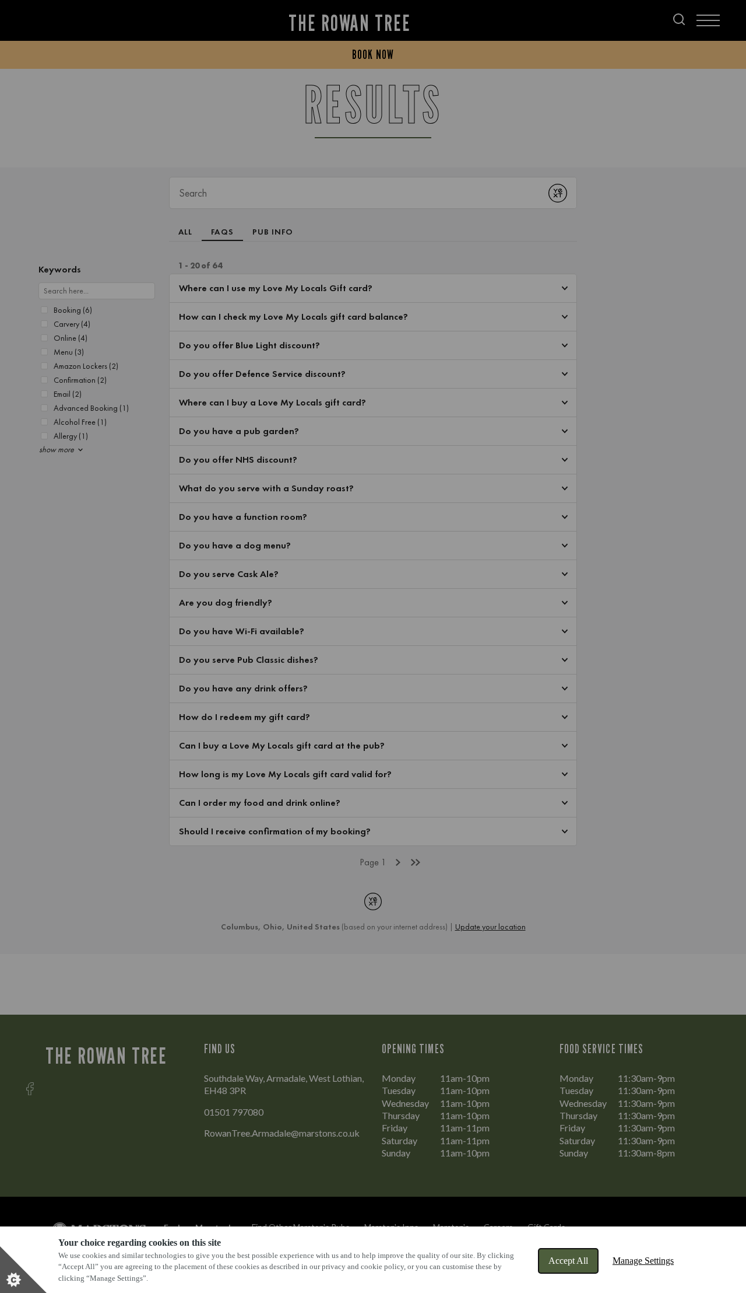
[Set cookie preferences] (23, 1269)
